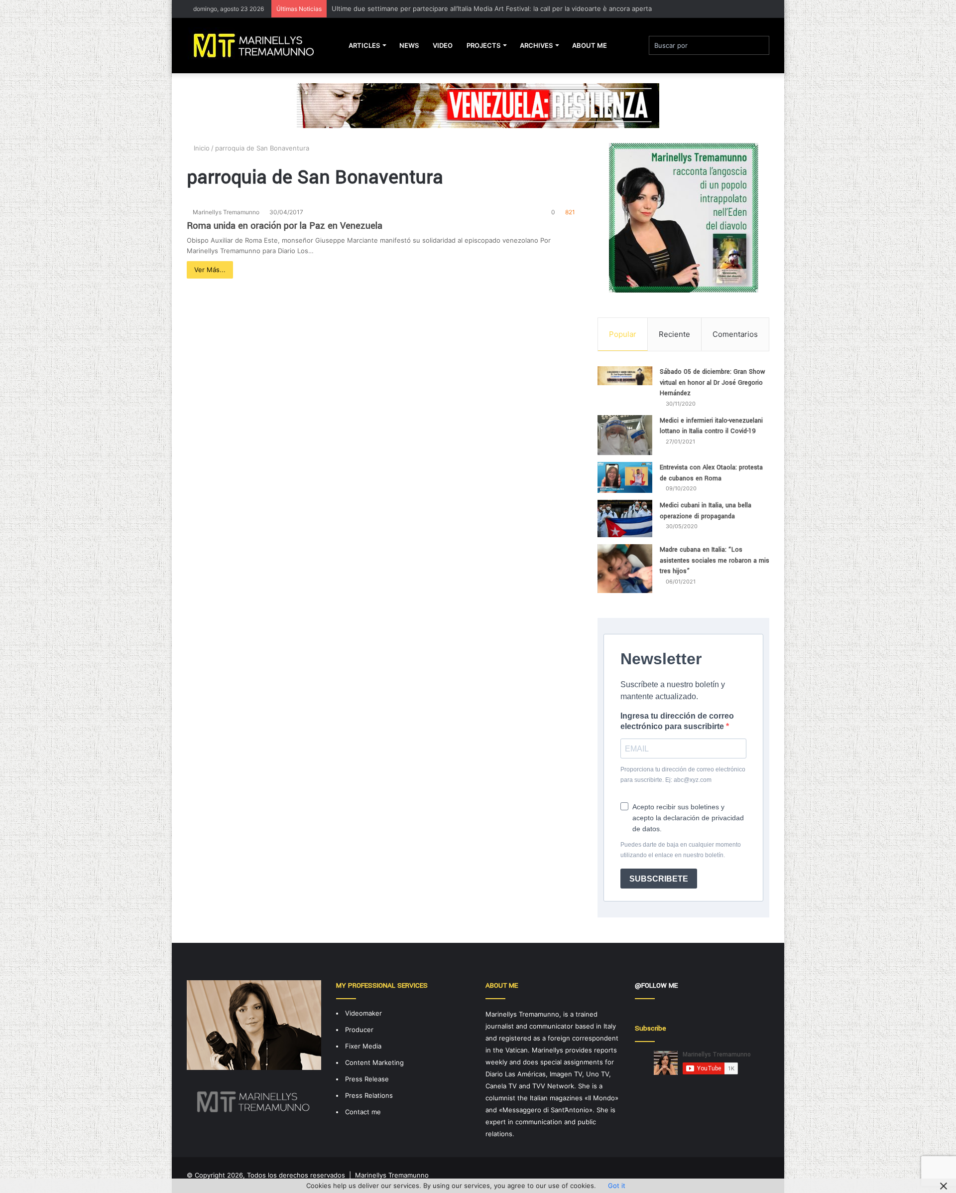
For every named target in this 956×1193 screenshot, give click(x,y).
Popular (622, 334)
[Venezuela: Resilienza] (478, 105)
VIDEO (443, 45)
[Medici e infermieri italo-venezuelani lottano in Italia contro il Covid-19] (625, 435)
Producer (359, 1030)
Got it (616, 1186)
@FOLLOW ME (656, 985)
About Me (589, 45)
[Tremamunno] (258, 45)
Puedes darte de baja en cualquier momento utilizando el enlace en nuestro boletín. (680, 850)
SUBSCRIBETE (658, 879)
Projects (483, 45)
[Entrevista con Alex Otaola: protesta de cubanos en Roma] (625, 477)
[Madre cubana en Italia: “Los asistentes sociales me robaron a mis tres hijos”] (625, 568)
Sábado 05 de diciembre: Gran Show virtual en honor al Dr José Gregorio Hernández (712, 382)
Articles (364, 45)
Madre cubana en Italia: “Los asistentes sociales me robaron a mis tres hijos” (714, 560)
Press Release (367, 1079)
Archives (536, 45)
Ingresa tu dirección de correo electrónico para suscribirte (677, 721)
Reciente (674, 334)
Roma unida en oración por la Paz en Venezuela (284, 225)
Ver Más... (210, 270)
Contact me (363, 1112)
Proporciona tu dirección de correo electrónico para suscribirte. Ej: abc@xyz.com (682, 774)
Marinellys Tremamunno (226, 212)
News (409, 45)
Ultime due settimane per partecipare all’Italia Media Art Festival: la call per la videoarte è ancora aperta (492, 8)
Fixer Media (363, 1046)
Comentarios (735, 334)
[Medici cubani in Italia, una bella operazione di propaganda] (625, 518)
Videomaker (363, 1013)
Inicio (201, 148)
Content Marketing (374, 1062)
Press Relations (369, 1095)
